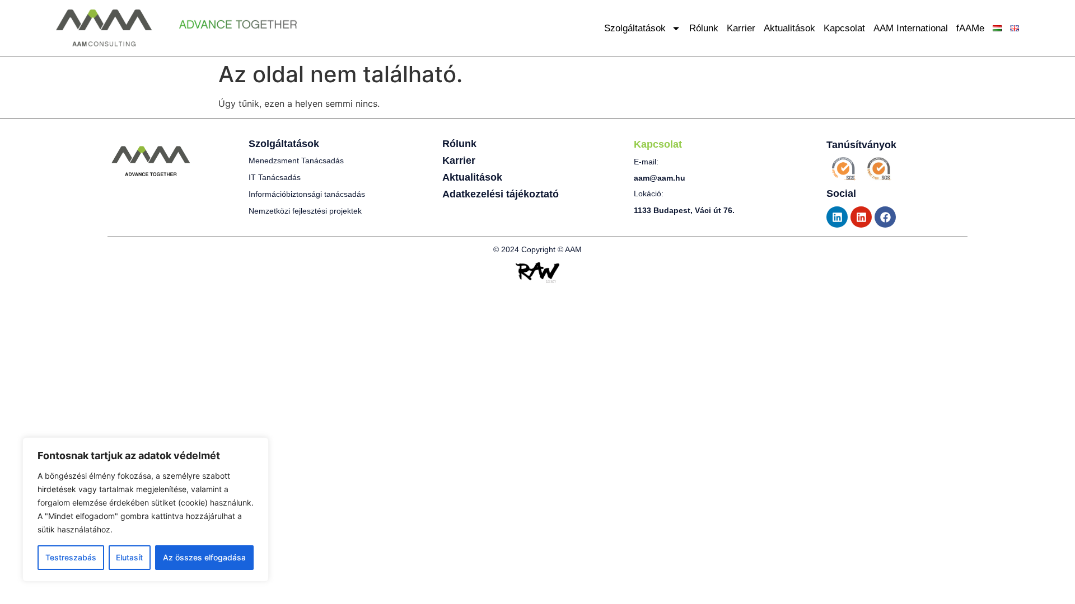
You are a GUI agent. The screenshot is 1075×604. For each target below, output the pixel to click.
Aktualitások (789, 28)
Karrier (741, 28)
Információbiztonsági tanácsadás (307, 194)
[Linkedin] (837, 217)
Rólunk (703, 28)
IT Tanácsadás (275, 177)
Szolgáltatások (635, 28)
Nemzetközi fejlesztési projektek (305, 210)
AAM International (910, 28)
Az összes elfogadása (204, 557)
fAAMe (970, 28)
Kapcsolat (844, 28)
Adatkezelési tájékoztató (500, 194)
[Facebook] (885, 217)
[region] (145, 509)
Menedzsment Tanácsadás (296, 160)
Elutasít (129, 557)
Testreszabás (70, 557)
